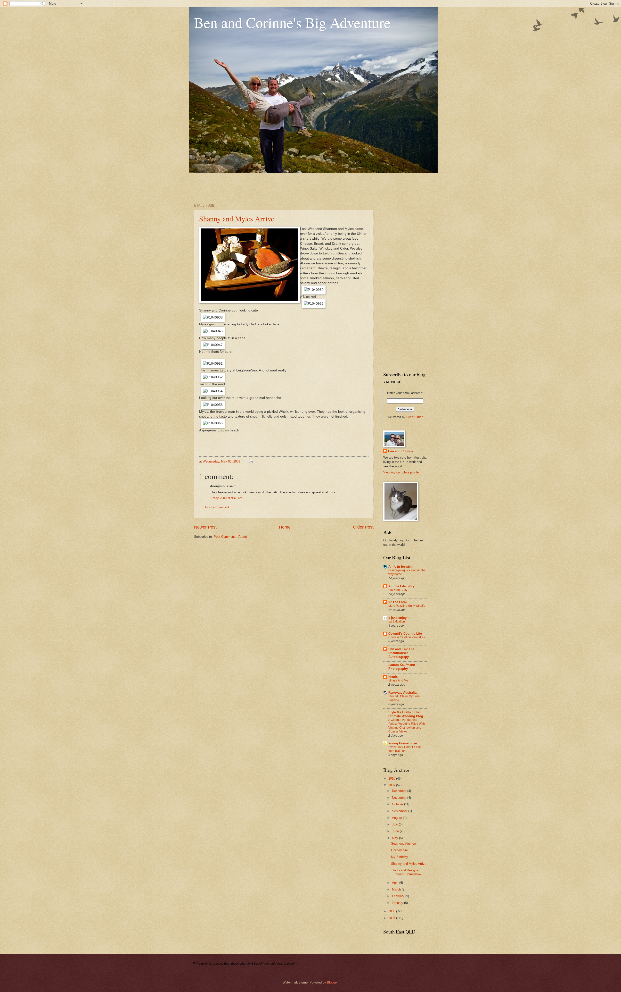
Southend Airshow (403, 843)
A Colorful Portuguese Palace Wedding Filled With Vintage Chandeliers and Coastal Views (406, 725)
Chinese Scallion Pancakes (406, 637)
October (398, 804)
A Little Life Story (401, 586)
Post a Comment (217, 507)
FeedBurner (414, 417)
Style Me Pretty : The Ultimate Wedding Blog (405, 714)
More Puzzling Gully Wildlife (406, 605)
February (398, 896)
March (397, 889)
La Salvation (396, 621)
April (395, 882)
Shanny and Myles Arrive (236, 218)
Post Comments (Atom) (230, 536)
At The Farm (397, 602)
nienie (393, 677)
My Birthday (399, 857)
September (400, 811)
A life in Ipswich (400, 566)
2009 (392, 785)
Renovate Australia (402, 692)
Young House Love (402, 743)
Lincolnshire (399, 850)
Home (285, 527)
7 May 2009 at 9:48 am (226, 498)
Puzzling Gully (397, 590)
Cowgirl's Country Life (405, 633)
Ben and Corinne (400, 451)
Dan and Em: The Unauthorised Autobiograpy (401, 653)
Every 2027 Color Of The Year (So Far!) (404, 749)
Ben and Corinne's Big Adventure (292, 22)
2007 (392, 918)
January (398, 903)
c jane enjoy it (398, 618)
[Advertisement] (282, 184)
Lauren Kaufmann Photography (401, 667)
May (395, 838)
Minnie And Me (398, 680)
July (395, 824)
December (399, 791)
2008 (392, 911)
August (397, 818)
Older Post (363, 527)
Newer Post (205, 527)
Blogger (332, 982)
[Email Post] (250, 461)
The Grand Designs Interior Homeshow (406, 872)
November (399, 797)
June (396, 831)
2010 (392, 778)
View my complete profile (401, 472)
